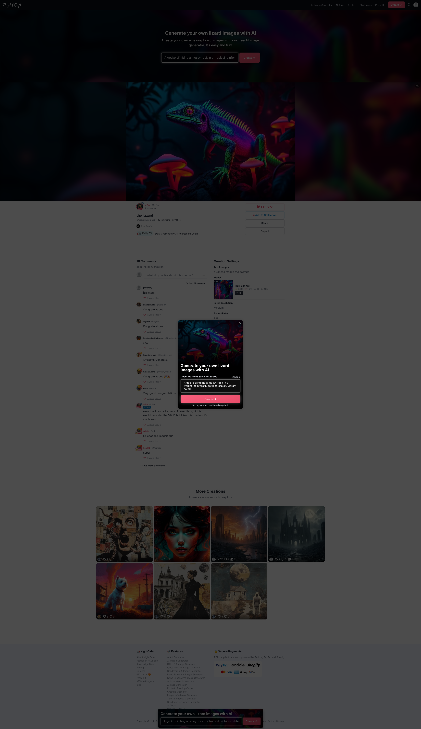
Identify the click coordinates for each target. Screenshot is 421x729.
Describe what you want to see (199, 376)
